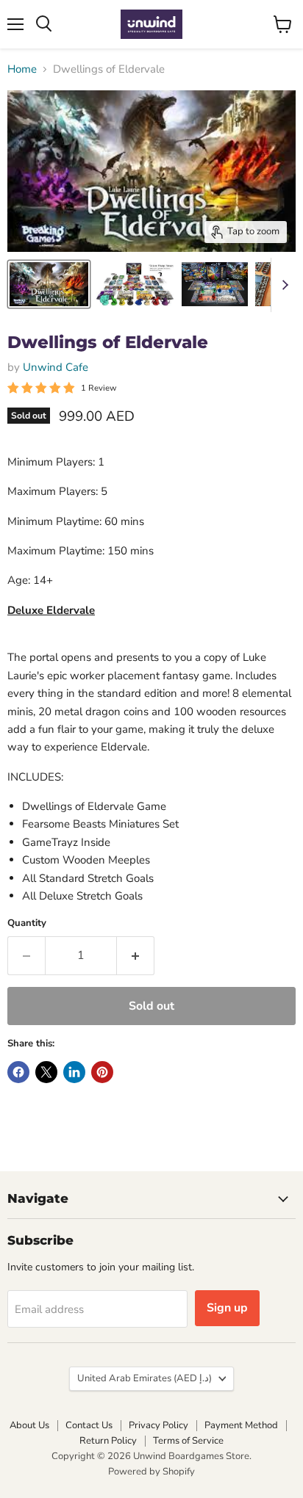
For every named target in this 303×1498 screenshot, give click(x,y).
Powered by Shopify (151, 1471)
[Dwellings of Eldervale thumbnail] (49, 284)
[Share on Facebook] (18, 1072)
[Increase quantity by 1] (135, 955)
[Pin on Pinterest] (102, 1072)
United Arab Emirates (144, 1378)
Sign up (227, 1308)
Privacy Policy (158, 1425)
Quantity (26, 923)
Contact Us (89, 1425)
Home (22, 69)
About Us (29, 1425)
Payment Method (241, 1425)
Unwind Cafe (55, 367)
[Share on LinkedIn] (74, 1072)
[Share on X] (46, 1072)
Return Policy (108, 1440)
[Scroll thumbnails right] (282, 285)
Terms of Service (188, 1440)
